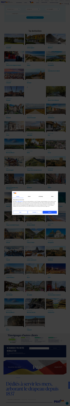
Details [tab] (29, 196)
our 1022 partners (19, 201)
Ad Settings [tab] (41, 196)
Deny (20, 212)
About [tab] (52, 196)
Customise (34, 212)
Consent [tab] (17, 196)
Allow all (49, 212)
